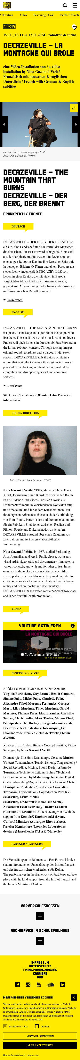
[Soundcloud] (50, 984)
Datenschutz (40, 966)
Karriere (40, 973)
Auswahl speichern (40, 1036)
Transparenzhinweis (40, 970)
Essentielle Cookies (18, 1026)
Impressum (33, 1055)
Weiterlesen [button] (15, 300)
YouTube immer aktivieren (42, 654)
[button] (65, 5)
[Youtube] (38, 984)
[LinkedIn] (62, 984)
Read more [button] (14, 385)
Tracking (45, 1026)
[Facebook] (17, 984)
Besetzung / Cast (43, 15)
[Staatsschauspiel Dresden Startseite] (7, 5)
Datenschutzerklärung (14, 1055)
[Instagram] (28, 984)
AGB (40, 977)
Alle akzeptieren (40, 1045)
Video (23, 15)
